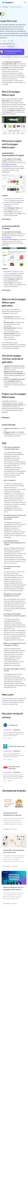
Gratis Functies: (9, 425)
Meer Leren (8, 694)
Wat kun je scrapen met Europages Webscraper (12, 144)
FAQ (4, 443)
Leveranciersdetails (17, 277)
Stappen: (5, 195)
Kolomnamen (6, 219)
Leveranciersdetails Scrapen (11, 227)
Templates (5, 6)
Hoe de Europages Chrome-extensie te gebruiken (13, 358)
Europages (7, 99)
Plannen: (6, 417)
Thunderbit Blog (6, 702)
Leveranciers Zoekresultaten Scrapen (13, 154)
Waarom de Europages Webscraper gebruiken (14, 302)
